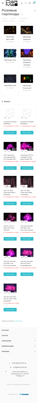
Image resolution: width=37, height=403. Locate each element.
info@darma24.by (20, 367)
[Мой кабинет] (30, 3)
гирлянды (18, 321)
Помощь (5, 351)
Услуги (5, 335)
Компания (6, 341)
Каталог (5, 330)
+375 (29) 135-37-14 (19, 363)
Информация (8, 346)
